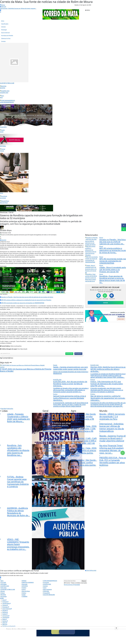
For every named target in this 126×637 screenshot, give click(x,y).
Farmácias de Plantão (7, 35)
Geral (44, 588)
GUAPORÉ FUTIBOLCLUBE (7, 589)
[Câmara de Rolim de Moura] (63, 633)
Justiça (24, 589)
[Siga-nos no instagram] (0, 12)
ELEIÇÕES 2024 (4, 586)
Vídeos (4, 623)
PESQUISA (46, 591)
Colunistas (5, 617)
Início (2, 21)
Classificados (4, 24)
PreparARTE (46, 593)
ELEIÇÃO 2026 (47, 584)
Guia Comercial (5, 32)
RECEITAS (3, 595)
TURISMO (24, 596)
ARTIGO (24, 581)
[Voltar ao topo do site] (124, 382)
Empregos (4, 30)
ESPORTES (25, 586)
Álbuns (4, 624)
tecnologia (3, 596)
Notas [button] (4, 619)
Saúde (23, 595)
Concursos (5, 616)
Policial (2, 593)
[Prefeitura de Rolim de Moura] (26, 208)
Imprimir (3, 240)
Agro (1, 581)
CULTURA (3, 582)
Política (24, 593)
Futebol (24, 588)
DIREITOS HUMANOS (28, 582)
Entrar (3, 5)
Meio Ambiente (47, 589)
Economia (46, 582)
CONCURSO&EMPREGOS (50, 581)
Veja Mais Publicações (7, 408)
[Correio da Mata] (61, 14)
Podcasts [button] (5, 602)
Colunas (3, 27)
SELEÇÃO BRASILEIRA (49, 595)
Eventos (45, 586)
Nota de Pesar (26, 591)
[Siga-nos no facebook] (0, 10)
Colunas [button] (4, 605)
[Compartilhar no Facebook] (123, 225)
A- (0, 236)
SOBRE (2, 598)
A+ (0, 238)
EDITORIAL (3, 584)
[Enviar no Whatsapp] (123, 229)
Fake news (3, 588)
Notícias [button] (4, 612)
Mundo (2, 591)
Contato (3, 41)
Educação (24, 584)
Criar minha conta (91, 570)
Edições (4, 610)
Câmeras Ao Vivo (5, 38)
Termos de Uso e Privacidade (72, 584)
